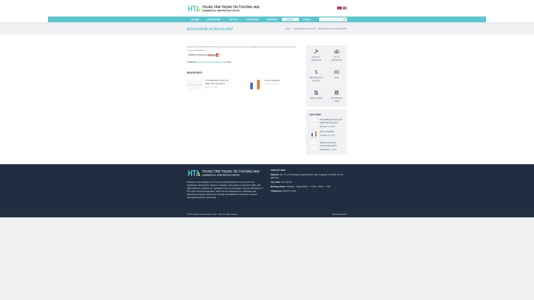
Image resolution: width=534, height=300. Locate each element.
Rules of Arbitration (316, 58)
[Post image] (194, 85)
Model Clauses (316, 98)
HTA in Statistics (272, 80)
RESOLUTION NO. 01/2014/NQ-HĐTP (328, 144)
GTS (345, 214)
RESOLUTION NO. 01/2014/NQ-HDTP (210, 62)
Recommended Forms (336, 99)
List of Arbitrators (337, 58)
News (337, 77)
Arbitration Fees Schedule (316, 79)
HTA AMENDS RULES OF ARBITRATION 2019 (217, 82)
